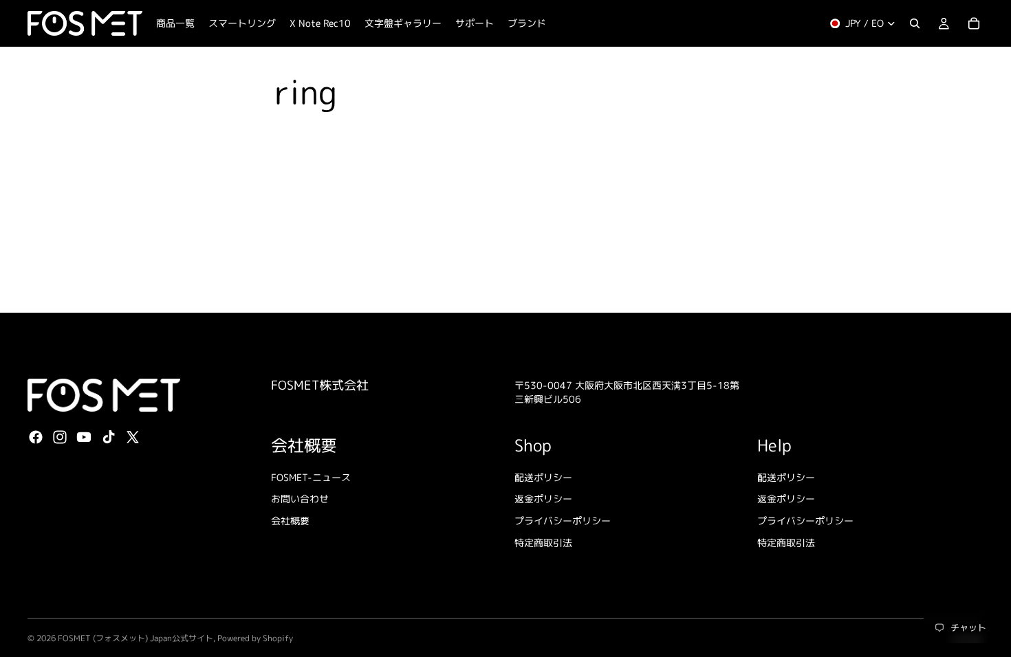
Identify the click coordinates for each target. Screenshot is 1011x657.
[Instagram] (60, 437)
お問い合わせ (300, 498)
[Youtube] (84, 437)
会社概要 (290, 520)
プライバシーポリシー (562, 520)
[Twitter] (132, 437)
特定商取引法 (543, 541)
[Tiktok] (108, 437)
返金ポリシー (543, 498)
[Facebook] (36, 437)
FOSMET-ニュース (311, 477)
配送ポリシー (543, 477)
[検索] (915, 23)
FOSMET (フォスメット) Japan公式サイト (135, 638)
